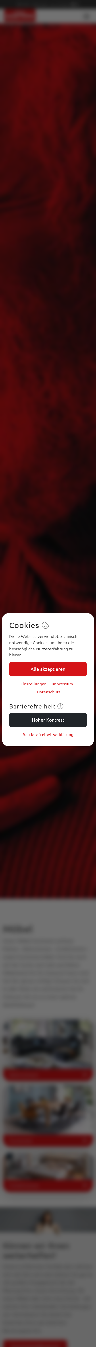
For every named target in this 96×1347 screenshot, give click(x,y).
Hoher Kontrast (48, 720)
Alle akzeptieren (48, 669)
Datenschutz (49, 691)
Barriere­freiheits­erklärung (48, 734)
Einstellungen (34, 683)
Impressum (62, 683)
